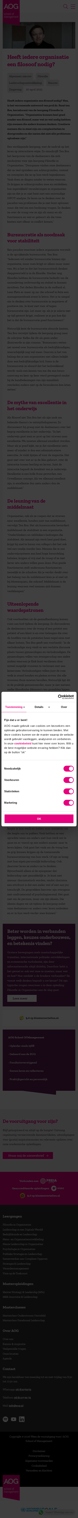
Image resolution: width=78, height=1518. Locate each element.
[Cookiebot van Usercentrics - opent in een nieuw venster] (58, 697)
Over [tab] (64, 706)
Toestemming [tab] (13, 706)
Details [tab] (39, 706)
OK (39, 818)
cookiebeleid (22, 743)
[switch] (68, 780)
